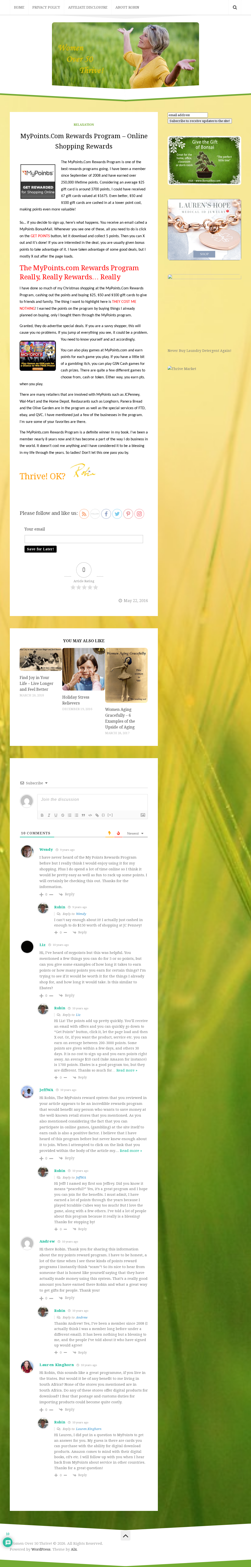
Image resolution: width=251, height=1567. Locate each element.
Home (19, 7)
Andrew (82, 1317)
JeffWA (81, 1177)
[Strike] (62, 815)
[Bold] (42, 815)
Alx (74, 1549)
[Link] (97, 815)
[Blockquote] (83, 815)
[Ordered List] (69, 815)
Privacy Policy (46, 7)
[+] (110, 815)
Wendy (81, 914)
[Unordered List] (76, 815)
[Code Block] (90, 815)
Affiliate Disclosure (87, 7)
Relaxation (84, 124)
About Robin (127, 7)
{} (103, 815)
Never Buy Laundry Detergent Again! (199, 351)
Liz (78, 1015)
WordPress (40, 1549)
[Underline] (55, 815)
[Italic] (49, 815)
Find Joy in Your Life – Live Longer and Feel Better (36, 683)
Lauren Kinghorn (88, 1429)
